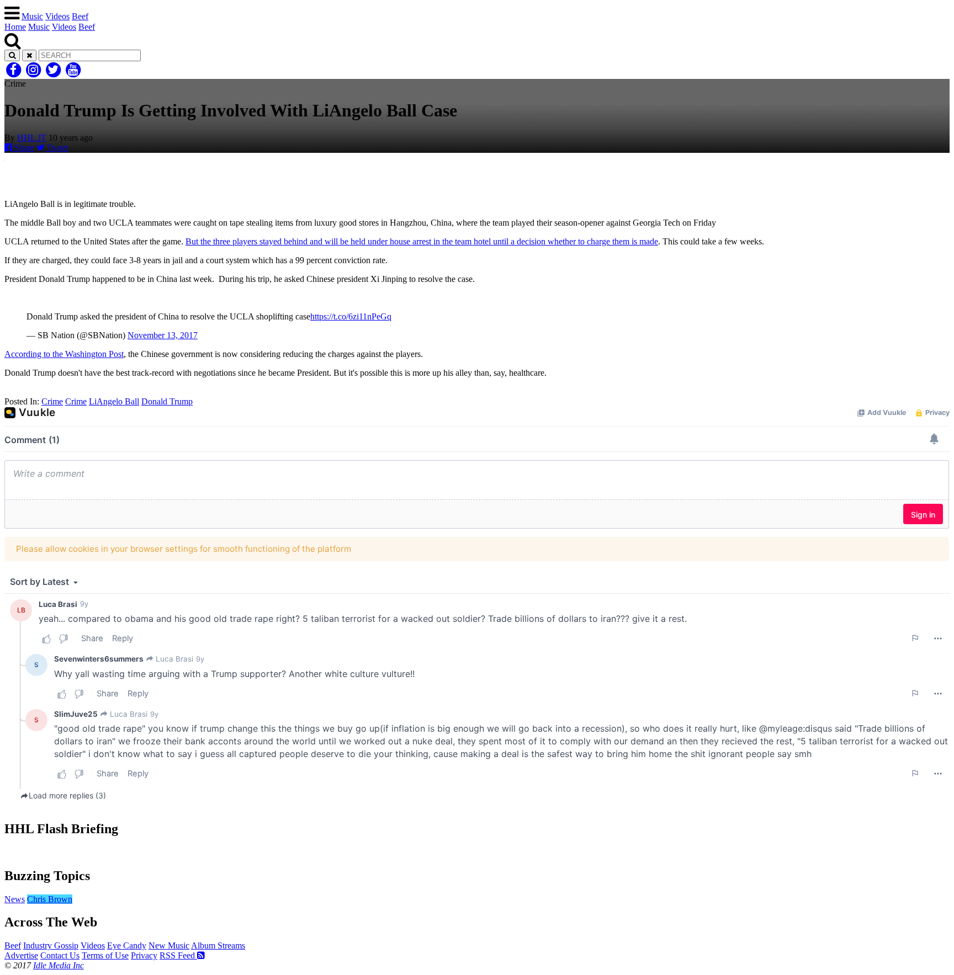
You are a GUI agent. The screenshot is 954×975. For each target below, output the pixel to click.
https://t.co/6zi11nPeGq (350, 316)
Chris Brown (49, 899)
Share (23, 147)
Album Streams (218, 945)
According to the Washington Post (64, 354)
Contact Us (60, 955)
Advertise (21, 955)
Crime (52, 401)
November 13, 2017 (163, 335)
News (14, 899)
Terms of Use (105, 955)
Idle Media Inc (58, 965)
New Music (169, 945)
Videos (57, 16)
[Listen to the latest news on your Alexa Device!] (477, 852)
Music (32, 16)
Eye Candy (126, 945)
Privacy (144, 955)
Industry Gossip (50, 945)
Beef (80, 16)
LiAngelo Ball (114, 401)
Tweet (56, 147)
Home (15, 26)
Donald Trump (167, 401)
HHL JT (31, 137)
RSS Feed (178, 955)
